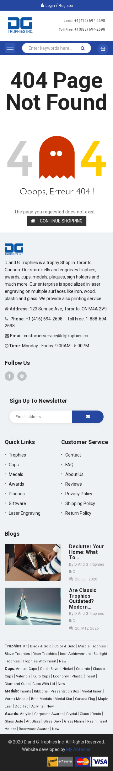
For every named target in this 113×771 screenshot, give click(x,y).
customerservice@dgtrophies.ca (56, 335)
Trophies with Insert (39, 661)
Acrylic (25, 714)
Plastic (77, 676)
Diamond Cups (17, 684)
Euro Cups (41, 676)
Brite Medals (41, 699)
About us (74, 474)
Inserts (25, 691)
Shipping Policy (80, 503)
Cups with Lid (43, 684)
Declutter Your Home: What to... (86, 552)
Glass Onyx (52, 721)
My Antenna (78, 749)
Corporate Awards (48, 714)
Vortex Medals (16, 699)
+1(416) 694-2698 (89, 20)
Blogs (12, 533)
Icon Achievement (75, 654)
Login (50, 5)
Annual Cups (26, 669)
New (62, 661)
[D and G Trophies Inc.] (14, 249)
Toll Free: (66, 30)
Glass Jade (14, 721)
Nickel (67, 669)
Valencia (23, 676)
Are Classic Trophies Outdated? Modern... (82, 599)
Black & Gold (40, 646)
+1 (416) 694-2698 (44, 318)
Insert (90, 676)
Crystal (71, 714)
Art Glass (33, 721)
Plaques (17, 493)
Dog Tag (22, 706)
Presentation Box (65, 691)
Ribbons (41, 691)
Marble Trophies (92, 646)
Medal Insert (92, 691)
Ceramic (83, 669)
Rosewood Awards (34, 729)
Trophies (17, 454)
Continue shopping (61, 220)
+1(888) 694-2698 (89, 29)
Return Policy (78, 513)
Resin (96, 714)
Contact (73, 454)
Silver (55, 669)
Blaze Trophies (17, 654)
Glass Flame (74, 721)
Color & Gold (64, 646)
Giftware (17, 503)
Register (66, 5)
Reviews (73, 484)
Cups (14, 464)
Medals (16, 474)
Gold (44, 669)
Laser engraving (24, 513)
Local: (68, 21)
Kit (25, 646)
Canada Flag (85, 699)
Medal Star (63, 699)
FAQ (69, 464)
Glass (84, 714)
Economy (61, 676)
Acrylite (37, 706)
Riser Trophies (45, 654)
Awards (16, 484)
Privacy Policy (78, 493)
